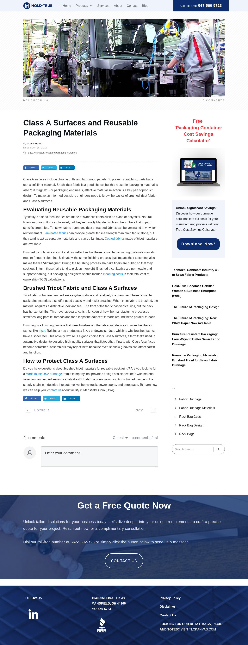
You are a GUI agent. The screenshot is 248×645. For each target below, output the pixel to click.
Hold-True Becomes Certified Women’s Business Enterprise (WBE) (194, 291)
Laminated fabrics (56, 233)
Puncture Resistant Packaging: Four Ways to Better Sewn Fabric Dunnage (196, 339)
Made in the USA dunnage (44, 374)
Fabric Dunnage (190, 399)
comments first (145, 437)
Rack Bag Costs (190, 416)
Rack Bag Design (191, 425)
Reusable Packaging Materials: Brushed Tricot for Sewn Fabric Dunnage (195, 360)
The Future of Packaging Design (196, 307)
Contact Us (168, 615)
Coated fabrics (115, 238)
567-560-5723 (210, 5)
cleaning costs (113, 274)
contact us (54, 390)
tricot (42, 330)
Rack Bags (186, 434)
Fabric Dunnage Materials (197, 408)
